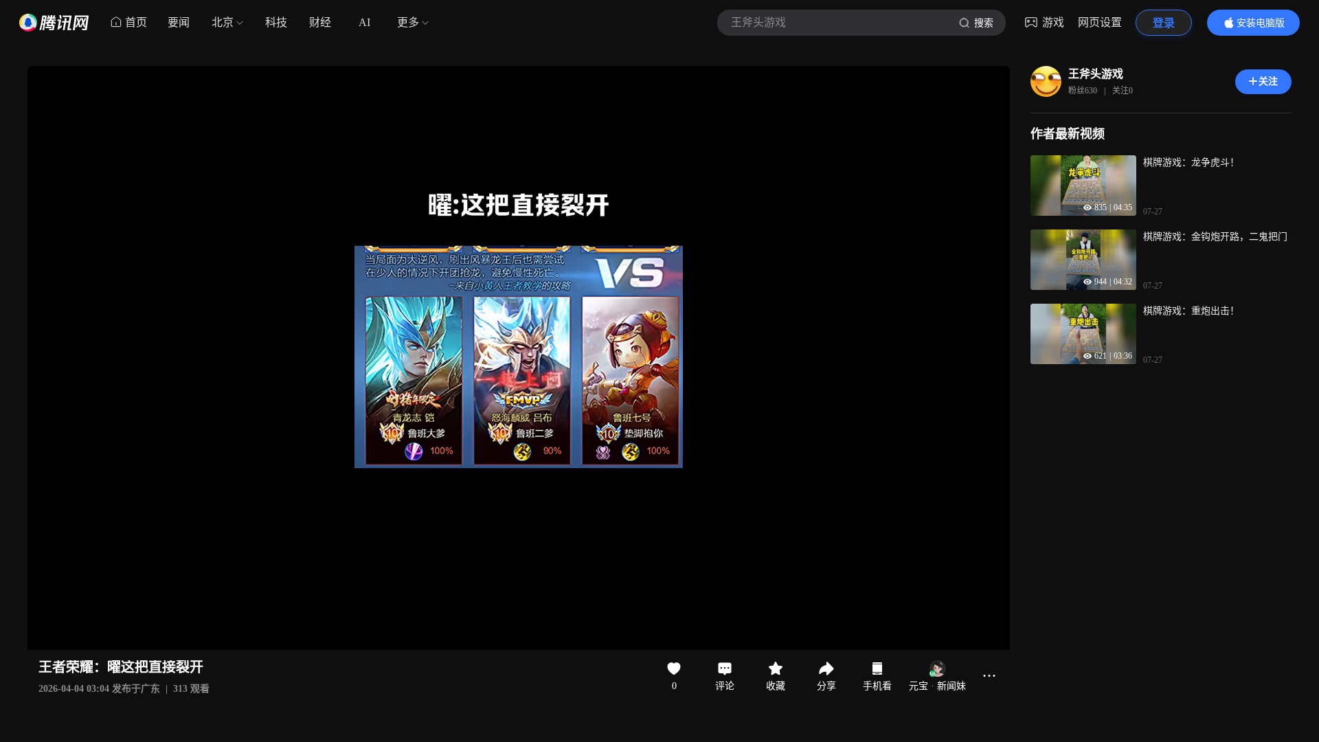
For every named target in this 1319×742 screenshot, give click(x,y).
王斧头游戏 (1095, 74)
